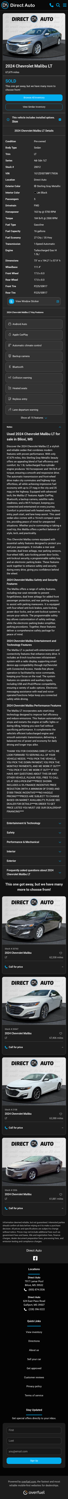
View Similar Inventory (34, 107)
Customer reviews (34, 1377)
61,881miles (56, 1198)
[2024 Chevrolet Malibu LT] (34, 920)
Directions (34, 1341)
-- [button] (62, 966)
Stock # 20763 (11, 948)
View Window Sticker (27, 301)
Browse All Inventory (34, 97)
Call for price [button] (16, 966)
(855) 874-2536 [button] (37, 1289)
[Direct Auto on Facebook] (34, 1258)
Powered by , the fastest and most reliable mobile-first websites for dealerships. (34, 1483)
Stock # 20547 (11, 1029)
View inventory (34, 1332)
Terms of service (34, 1395)
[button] (51, 5)
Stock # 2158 (11, 1109)
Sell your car (34, 1359)
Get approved (34, 1368)
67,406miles (56, 1037)
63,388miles (56, 1118)
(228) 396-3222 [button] (37, 1309)
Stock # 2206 (11, 1190)
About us (34, 1350)
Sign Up (34, 1460)
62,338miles (56, 957)
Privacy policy (34, 1386)
